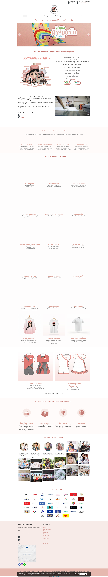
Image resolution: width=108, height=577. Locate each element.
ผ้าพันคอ (68, 69)
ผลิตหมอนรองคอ (46, 535)
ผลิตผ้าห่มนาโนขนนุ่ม (47, 529)
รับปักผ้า (72, 78)
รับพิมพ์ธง (76, 75)
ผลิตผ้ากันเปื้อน (46, 540)
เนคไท (72, 73)
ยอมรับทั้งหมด (83, 574)
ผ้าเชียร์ (69, 78)
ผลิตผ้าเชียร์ (45, 541)
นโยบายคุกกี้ (29, 574)
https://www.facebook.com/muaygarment (28, 114)
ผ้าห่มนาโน (66, 70)
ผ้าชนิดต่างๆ (58, 16)
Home (25, 16)
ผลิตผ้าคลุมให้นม (46, 531)
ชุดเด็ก (79, 70)
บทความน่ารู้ (74, 16)
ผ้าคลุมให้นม (64, 69)
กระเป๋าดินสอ (69, 76)
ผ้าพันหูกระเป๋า (76, 72)
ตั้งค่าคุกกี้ (77, 574)
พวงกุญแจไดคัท (76, 73)
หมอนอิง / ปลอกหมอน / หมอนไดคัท (77, 69)
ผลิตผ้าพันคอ (45, 526)
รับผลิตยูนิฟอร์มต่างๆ (48, 16)
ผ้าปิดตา (67, 72)
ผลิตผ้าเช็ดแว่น (46, 537)
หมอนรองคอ (71, 72)
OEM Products (37, 16)
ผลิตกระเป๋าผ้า (45, 527)
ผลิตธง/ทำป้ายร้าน (46, 538)
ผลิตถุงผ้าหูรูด (45, 532)
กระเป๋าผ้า (75, 70)
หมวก (73, 76)
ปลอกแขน (76, 76)
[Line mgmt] (67, 83)
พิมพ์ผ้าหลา (71, 70)
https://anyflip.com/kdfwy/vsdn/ (54, 395)
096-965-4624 (83, 3)
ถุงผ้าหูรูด (65, 78)
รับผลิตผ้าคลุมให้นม (29, 338)
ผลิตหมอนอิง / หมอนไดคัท (48, 534)
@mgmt (74, 3)
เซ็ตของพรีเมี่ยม (68, 73)
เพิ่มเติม (81, 16)
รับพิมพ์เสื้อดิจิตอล (77, 78)
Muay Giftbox (66, 16)
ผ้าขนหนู (72, 75)
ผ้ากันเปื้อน (68, 75)
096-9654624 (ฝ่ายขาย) (25, 537)
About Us (30, 16)
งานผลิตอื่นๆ (45, 543)
